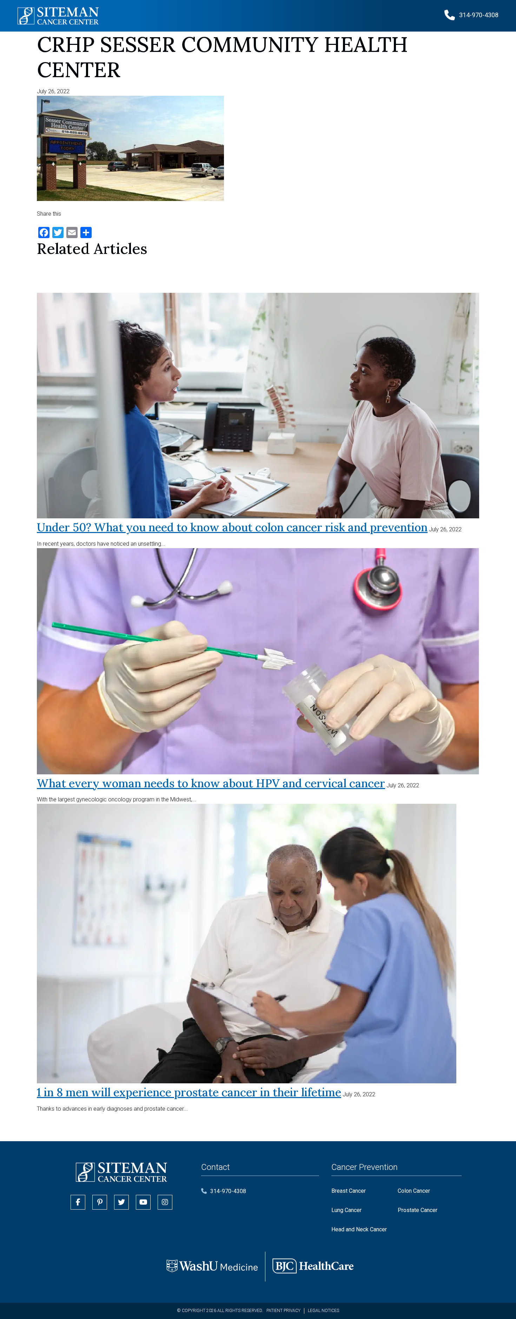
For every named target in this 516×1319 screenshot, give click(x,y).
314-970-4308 (228, 1191)
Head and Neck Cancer (359, 1229)
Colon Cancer (414, 1190)
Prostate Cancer (417, 1210)
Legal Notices (323, 1310)
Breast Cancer (348, 1190)
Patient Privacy (283, 1310)
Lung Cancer (346, 1210)
